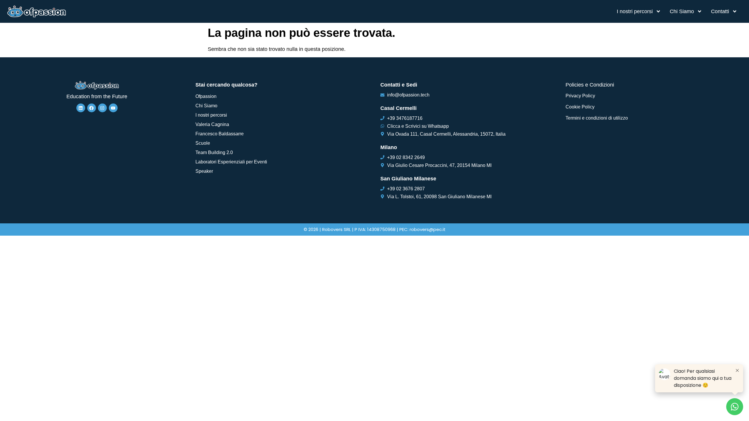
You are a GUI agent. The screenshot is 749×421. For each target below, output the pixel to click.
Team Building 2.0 (214, 152)
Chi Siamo (682, 11)
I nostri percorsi (635, 11)
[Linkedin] (80, 107)
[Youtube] (113, 107)
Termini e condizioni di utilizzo (597, 117)
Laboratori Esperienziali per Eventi (231, 161)
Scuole (202, 143)
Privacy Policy (580, 95)
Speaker (204, 171)
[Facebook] (91, 107)
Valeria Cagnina (212, 124)
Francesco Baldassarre (219, 133)
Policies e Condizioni (590, 85)
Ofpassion (206, 96)
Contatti (720, 11)
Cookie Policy (580, 106)
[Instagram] (102, 107)
